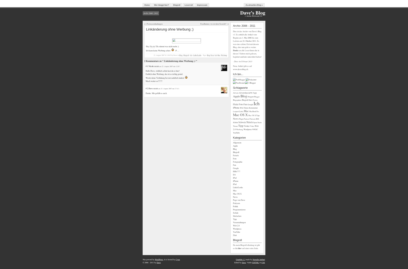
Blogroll (176, 5)
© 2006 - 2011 (148, 262)
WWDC (255, 129)
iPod (241, 108)
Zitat (235, 235)
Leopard (236, 111)
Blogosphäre (237, 100)
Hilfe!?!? (236, 171)
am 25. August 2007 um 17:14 (168, 88)
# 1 (147, 66)
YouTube (236, 133)
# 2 (147, 88)
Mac (218, 55)
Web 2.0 (236, 225)
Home (147, 5)
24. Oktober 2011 (249, 41)
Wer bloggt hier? (161, 5)
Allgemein (237, 142)
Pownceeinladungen (155, 24)
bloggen (251, 96)
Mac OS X (240, 114)
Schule (235, 122)
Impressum (202, 5)
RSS (257, 119)
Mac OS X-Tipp (253, 115)
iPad (235, 177)
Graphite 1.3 (240, 259)
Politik (235, 206)
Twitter (247, 126)
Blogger (257, 97)
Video (252, 126)
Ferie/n (236, 155)
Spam (255, 122)
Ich (191, 55)
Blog (180, 55)
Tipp (241, 126)
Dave (212, 55)
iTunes (246, 108)
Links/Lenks (197, 55)
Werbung (224, 55)
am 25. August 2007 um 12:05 (169, 66)
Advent (235, 93)
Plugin (241, 119)
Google (250, 104)
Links (241, 111)
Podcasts (252, 119)
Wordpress (248, 129)
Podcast (246, 119)
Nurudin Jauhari (259, 259)
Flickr (235, 104)
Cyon (178, 259)
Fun (245, 104)
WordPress (159, 259)
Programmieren (239, 209)
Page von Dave (239, 200)
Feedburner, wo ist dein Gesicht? (213, 24)
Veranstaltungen (239, 222)
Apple (236, 96)
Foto (241, 104)
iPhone (236, 107)
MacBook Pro (254, 111)
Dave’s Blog (252, 12)
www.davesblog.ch (240, 69)
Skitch (249, 122)
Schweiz (242, 122)
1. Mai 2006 (246, 37)
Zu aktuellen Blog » (254, 5)
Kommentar (253, 108)
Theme (235, 126)
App (255, 92)
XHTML (255, 262)
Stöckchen (237, 216)
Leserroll (189, 5)
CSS (263, 262)
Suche (260, 122)
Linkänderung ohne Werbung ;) (169, 29)
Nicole (152, 46)
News (236, 118)
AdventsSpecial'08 (245, 93)
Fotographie (237, 161)
